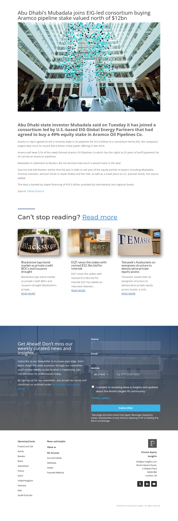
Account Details (54, 458)
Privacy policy (100, 398)
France (21, 470)
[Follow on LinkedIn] (147, 484)
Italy (20, 490)
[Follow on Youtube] (154, 484)
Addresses (51, 462)
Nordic (21, 451)
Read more (99, 217)
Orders (50, 467)
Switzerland (23, 466)
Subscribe (126, 408)
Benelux (21, 456)
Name (95, 339)
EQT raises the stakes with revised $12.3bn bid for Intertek (89, 265)
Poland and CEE (25, 446)
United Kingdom (25, 480)
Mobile (95, 368)
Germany (22, 485)
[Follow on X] (140, 484)
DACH (20, 475)
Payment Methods (55, 472)
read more (28, 293)
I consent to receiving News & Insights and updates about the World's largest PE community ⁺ (127, 389)
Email (95, 353)
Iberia (20, 461)
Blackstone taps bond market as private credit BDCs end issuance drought (37, 266)
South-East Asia (25, 495)
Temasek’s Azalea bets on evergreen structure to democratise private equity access (138, 266)
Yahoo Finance (35, 191)
